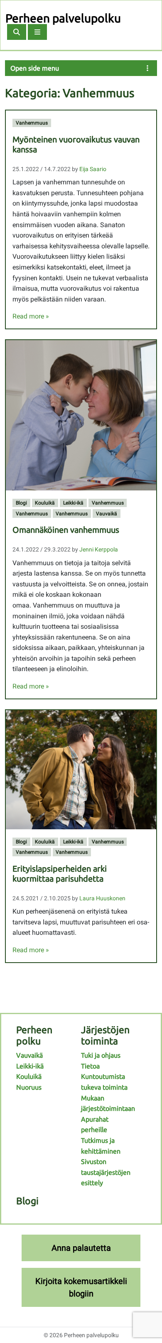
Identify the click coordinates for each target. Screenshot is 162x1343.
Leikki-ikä (73, 503)
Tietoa (90, 1066)
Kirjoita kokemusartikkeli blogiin (81, 1287)
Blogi (21, 503)
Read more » (30, 316)
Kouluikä (45, 503)
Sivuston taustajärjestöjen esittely (105, 1172)
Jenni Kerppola (98, 549)
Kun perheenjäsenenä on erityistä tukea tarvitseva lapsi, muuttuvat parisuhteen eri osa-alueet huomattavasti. (80, 921)
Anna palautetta (81, 1248)
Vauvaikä (106, 514)
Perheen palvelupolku (63, 18)
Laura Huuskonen (102, 898)
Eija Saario (92, 169)
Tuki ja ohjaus (100, 1055)
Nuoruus (29, 1087)
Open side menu (34, 68)
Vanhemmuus (32, 123)
